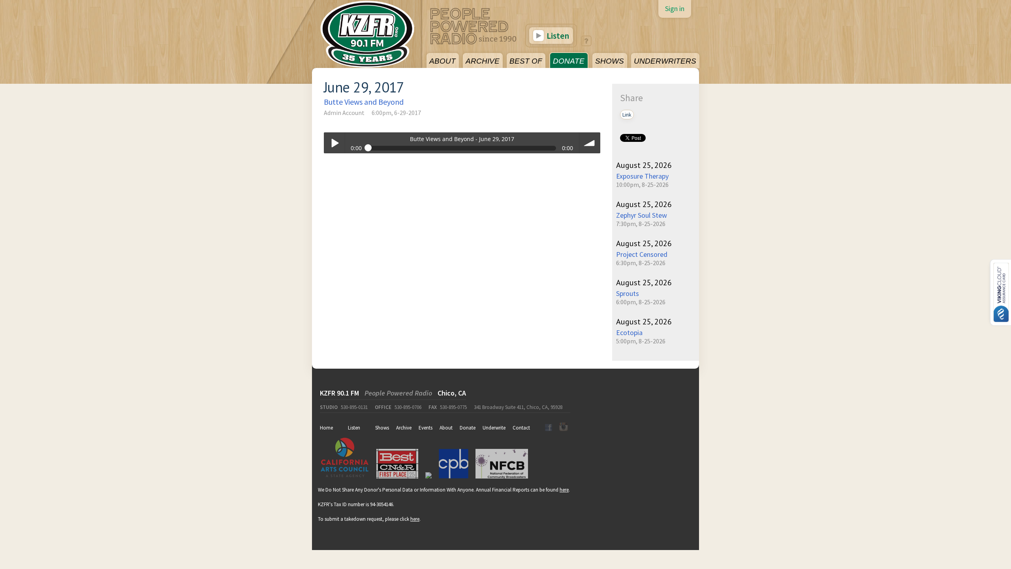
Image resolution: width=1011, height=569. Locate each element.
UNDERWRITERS (665, 61)
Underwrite (494, 427)
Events (425, 427)
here (564, 489)
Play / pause (334, 142)
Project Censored (641, 254)
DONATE (568, 61)
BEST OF (525, 61)
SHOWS (609, 61)
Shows (382, 427)
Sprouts (627, 293)
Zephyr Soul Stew (641, 215)
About (446, 427)
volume (589, 142)
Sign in (674, 8)
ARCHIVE (483, 61)
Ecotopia (629, 332)
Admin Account (344, 113)
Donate (467, 427)
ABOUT (442, 61)
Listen (557, 35)
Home (326, 427)
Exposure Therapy (642, 176)
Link (626, 114)
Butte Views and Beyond (364, 102)
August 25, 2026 (644, 165)
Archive (404, 427)
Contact (521, 427)
